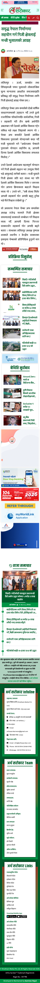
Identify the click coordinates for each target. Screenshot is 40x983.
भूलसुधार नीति (11, 936)
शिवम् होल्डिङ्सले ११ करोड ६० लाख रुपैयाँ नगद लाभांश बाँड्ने (29, 308)
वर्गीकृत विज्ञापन (11, 908)
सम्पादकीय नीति (11, 925)
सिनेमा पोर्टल (10, 883)
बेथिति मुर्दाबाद (15, 17)
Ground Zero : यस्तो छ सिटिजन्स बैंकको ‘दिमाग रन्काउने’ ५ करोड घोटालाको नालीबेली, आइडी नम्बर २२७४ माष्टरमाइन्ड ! (29, 379)
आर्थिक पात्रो (10, 905)
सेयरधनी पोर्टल (11, 876)
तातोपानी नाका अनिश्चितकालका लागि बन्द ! (28, 333)
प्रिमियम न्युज (10, 901)
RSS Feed (10, 958)
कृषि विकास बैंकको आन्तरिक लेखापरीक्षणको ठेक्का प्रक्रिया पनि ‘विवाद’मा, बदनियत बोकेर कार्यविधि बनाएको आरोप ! (29, 393)
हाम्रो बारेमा (10, 947)
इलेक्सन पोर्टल (11, 879)
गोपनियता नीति (11, 929)
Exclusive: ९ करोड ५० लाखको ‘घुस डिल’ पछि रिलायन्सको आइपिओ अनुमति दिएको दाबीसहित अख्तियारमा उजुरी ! (29, 407)
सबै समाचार (5, 17)
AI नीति (9, 943)
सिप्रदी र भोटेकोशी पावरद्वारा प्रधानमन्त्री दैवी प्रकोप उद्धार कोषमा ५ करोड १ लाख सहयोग (29, 282)
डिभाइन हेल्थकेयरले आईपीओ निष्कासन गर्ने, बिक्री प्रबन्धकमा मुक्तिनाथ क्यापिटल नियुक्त (29, 320)
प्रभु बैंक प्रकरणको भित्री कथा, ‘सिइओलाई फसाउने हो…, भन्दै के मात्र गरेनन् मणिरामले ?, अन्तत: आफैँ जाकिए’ (29, 420)
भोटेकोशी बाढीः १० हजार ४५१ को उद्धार (29, 346)
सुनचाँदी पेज (10, 893)
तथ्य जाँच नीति (11, 932)
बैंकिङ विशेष (25, 17)
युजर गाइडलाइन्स (12, 951)
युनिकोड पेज (10, 886)
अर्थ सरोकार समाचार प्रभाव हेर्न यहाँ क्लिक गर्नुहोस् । (23, 680)
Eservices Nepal (31, 980)
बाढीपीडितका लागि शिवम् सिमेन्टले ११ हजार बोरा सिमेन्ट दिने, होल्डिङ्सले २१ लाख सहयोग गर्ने (29, 295)
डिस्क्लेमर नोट (10, 954)
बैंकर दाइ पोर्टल (11, 890)
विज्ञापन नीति (10, 939)
